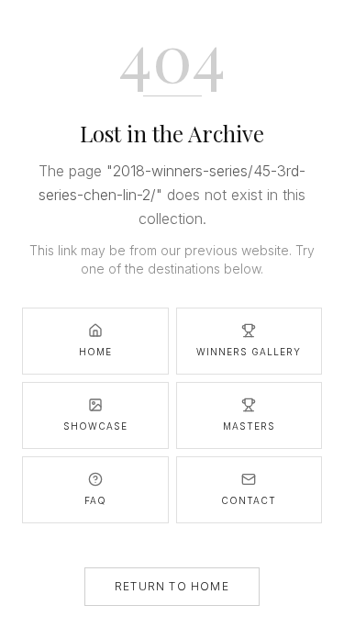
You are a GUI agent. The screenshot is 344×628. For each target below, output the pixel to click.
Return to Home (172, 586)
